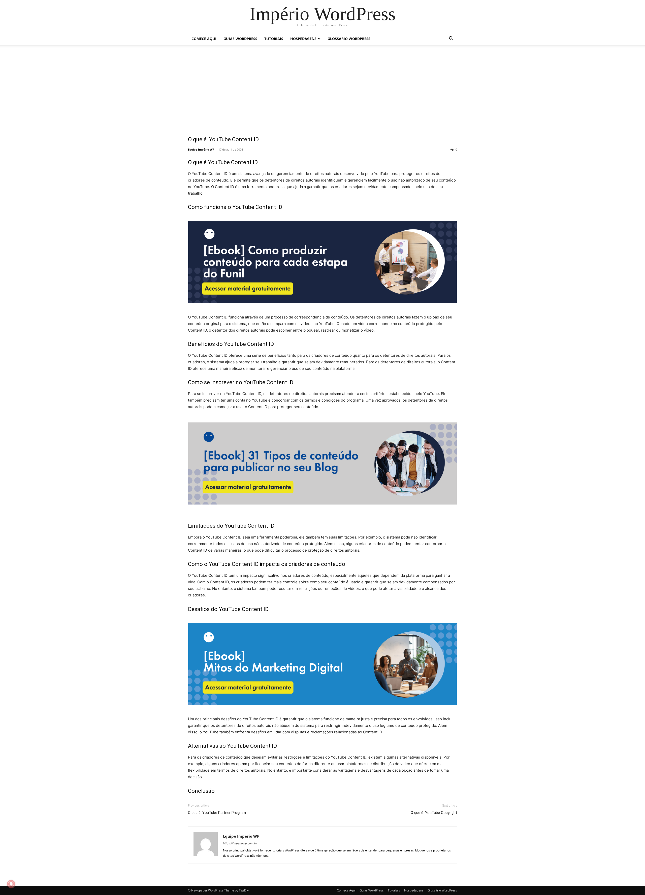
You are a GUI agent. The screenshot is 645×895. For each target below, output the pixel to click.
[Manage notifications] (11, 884)
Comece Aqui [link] (203, 38)
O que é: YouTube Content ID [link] (223, 139)
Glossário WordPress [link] (349, 38)
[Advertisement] (322, 93)
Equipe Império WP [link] (201, 149)
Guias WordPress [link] (240, 38)
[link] (322, 13)
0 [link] (456, 149)
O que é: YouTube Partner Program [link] (217, 812)
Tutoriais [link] (273, 38)
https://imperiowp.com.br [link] (240, 843)
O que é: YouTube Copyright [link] (434, 812)
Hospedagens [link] (303, 38)
